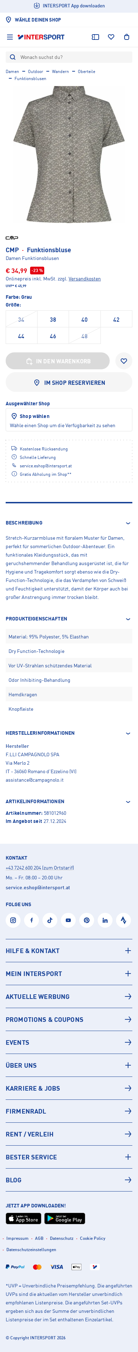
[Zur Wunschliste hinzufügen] (123, 360)
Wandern (60, 71)
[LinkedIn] (105, 920)
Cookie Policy (92, 1238)
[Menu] (10, 37)
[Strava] (123, 920)
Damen (12, 71)
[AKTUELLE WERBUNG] (69, 996)
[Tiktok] (49, 920)
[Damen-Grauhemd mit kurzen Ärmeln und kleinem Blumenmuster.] (69, 154)
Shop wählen (35, 416)
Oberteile (86, 71)
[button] (69, 523)
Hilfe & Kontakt (32, 950)
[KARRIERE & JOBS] (69, 1088)
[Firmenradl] (69, 1111)
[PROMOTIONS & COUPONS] (69, 1019)
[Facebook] (31, 920)
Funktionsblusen (30, 78)
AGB (39, 1238)
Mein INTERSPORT (34, 973)
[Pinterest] (86, 920)
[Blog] (69, 1180)
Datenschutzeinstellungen (31, 1249)
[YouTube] (68, 920)
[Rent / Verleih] (69, 1134)
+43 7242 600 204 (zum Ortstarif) (40, 868)
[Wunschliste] (111, 37)
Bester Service (31, 1157)
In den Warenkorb (63, 361)
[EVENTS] (69, 1042)
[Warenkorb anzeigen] (126, 37)
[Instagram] (13, 920)
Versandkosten (85, 278)
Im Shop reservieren (74, 382)
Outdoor (35, 71)
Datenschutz (62, 1238)
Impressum (17, 1238)
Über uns (21, 1065)
